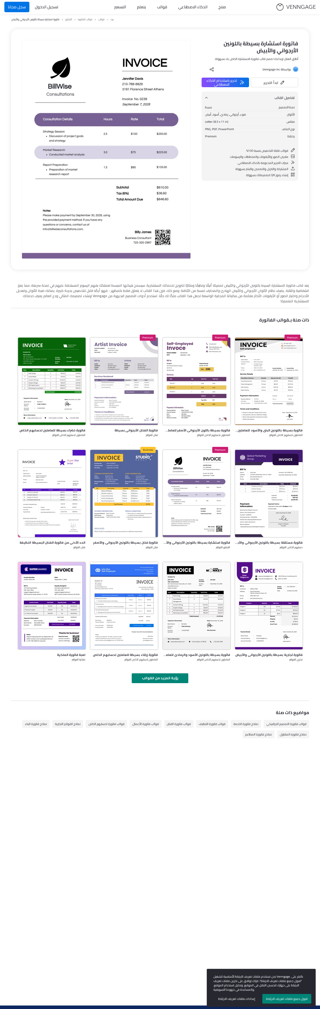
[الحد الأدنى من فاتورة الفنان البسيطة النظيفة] (52, 493)
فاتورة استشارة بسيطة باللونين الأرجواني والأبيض (196, 542)
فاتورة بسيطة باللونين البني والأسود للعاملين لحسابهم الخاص (269, 430)
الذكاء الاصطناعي (192, 6)
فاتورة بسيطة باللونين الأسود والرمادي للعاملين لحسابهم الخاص (196, 655)
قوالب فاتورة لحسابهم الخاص (106, 724)
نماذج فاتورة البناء (36, 724)
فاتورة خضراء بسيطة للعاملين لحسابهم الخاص (52, 430)
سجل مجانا (17, 6)
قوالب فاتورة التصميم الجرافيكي (286, 724)
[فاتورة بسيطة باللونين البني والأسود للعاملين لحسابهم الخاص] (269, 381)
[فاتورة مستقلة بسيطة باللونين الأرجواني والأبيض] (269, 493)
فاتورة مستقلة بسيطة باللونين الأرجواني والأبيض (269, 542)
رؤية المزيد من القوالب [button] (160, 678)
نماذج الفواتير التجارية (68, 724)
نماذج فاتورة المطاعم (258, 734)
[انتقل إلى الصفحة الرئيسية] (296, 7)
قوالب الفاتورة (85, 19)
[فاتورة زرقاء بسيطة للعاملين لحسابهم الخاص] (124, 605)
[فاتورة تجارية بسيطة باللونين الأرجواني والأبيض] (269, 605)
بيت (112, 19)
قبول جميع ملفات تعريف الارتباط (287, 999)
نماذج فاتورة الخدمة (245, 724)
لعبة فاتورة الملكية (71, 655)
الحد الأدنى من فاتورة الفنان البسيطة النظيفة (52, 542)
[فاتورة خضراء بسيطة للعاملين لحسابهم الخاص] (52, 381)
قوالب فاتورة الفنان (179, 724)
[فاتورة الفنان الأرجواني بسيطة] (124, 381)
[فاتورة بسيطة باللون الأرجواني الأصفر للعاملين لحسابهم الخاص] (196, 381)
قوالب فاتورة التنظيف (212, 724)
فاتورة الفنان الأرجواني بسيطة (136, 430)
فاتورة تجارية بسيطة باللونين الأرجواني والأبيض (269, 655)
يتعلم (141, 6)
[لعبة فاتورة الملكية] (52, 605)
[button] (274, 82)
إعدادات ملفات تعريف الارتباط (236, 999)
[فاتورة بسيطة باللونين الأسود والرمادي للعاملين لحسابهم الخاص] (196, 605)
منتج (222, 6)
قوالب (162, 6)
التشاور (68, 19)
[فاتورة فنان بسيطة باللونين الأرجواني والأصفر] (124, 493)
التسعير (120, 6)
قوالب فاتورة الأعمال (145, 724)
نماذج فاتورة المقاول (293, 734)
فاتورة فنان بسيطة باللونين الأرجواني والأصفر (125, 542)
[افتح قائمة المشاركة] (212, 69)
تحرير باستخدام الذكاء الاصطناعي (221, 82)
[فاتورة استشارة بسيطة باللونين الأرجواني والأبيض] (196, 493)
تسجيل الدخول (46, 6)
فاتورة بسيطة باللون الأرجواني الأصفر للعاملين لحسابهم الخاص (196, 430)
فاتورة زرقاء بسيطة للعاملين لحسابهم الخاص (125, 655)
